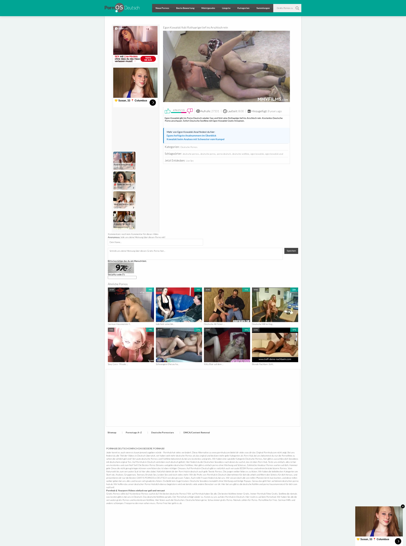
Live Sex (189, 160)
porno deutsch (224, 153)
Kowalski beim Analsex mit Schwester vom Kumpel (195, 139)
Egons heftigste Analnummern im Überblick (191, 135)
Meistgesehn (208, 8)
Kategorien (243, 8)
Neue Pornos (162, 8)
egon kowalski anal (274, 153)
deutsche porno (208, 153)
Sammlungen (263, 8)
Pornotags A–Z (134, 432)
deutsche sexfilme (240, 153)
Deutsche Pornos (188, 147)
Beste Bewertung (185, 8)
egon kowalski (257, 153)
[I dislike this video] (190, 110)
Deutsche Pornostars (162, 432)
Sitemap (112, 432)
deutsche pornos (191, 153)
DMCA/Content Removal (196, 432)
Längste (226, 8)
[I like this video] (167, 110)
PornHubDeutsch (122, 7)
